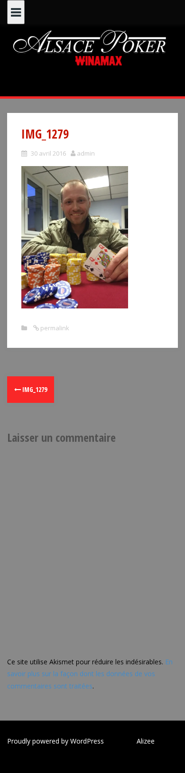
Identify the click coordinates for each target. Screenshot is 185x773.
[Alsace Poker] (92, 47)
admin (86, 153)
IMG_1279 (34, 389)
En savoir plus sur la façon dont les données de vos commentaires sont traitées (90, 673)
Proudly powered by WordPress (55, 740)
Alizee (146, 740)
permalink (54, 328)
